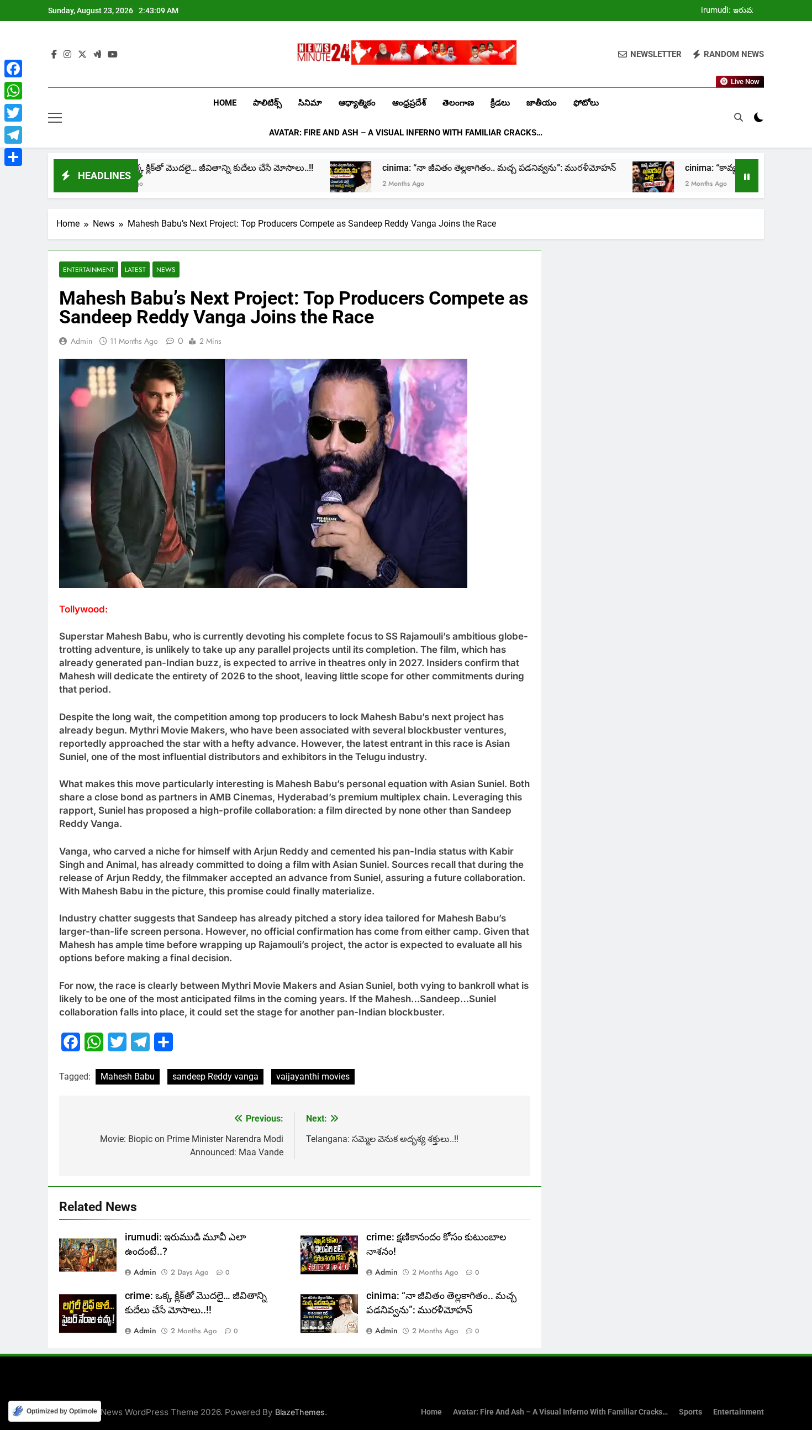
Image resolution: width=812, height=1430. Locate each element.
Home (224, 103)
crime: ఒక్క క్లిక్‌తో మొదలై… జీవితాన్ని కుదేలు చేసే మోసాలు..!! (141, 168)
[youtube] (112, 54)
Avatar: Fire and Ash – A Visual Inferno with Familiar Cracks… (405, 133)
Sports (690, 1412)
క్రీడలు (500, 103)
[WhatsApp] (13, 91)
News (166, 269)
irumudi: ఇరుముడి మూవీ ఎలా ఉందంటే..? (732, 10)
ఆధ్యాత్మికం (357, 103)
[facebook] (54, 54)
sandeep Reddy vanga (215, 1076)
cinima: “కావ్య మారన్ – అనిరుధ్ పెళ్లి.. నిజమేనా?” (707, 168)
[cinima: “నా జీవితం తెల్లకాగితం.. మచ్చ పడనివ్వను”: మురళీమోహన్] (284, 182)
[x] (82, 54)
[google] (97, 54)
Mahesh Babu (128, 1076)
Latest (135, 269)
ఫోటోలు (586, 103)
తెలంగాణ (458, 103)
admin (81, 341)
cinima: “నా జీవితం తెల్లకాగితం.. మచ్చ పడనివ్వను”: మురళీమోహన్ (433, 168)
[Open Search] (738, 117)
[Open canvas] (55, 117)
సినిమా (310, 103)
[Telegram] (13, 135)
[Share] (13, 157)
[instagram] (67, 54)
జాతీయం (541, 103)
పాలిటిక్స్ (267, 103)
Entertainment (88, 269)
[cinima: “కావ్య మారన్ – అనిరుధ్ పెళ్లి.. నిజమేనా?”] (587, 182)
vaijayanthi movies (313, 1076)
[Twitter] (13, 113)
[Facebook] (13, 68)
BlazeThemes (300, 1412)
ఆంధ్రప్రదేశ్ (409, 103)
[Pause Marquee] (746, 175)
